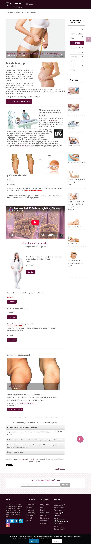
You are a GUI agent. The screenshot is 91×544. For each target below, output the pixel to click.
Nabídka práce (45, 513)
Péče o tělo (71, 128)
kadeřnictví (33, 459)
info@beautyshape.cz (61, 521)
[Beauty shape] (14, 3)
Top (88, 41)
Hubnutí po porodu (74, 145)
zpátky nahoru (60, 469)
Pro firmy (43, 515)
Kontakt (72, 66)
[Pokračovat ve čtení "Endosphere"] (73, 90)
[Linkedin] (16, 521)
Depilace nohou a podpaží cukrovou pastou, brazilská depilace (76, 181)
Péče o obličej (31, 505)
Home (11, 12)
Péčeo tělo (29, 507)
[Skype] (21, 521)
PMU (72, 38)
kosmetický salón (23, 459)
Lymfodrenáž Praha (74, 226)
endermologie (53, 120)
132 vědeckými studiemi (25, 146)
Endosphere (72, 95)
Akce (72, 61)
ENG (18, 7)
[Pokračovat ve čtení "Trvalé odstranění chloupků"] (73, 157)
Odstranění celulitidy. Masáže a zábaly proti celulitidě (75, 263)
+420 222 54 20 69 (26, 403)
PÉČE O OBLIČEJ (76, 34)
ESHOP (73, 70)
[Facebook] (8, 521)
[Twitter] (12, 521)
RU (22, 7)
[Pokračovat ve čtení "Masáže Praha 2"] (73, 238)
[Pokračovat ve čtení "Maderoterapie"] (73, 107)
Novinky (43, 510)
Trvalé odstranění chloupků (76, 162)
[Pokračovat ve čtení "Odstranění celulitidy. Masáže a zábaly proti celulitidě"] (73, 255)
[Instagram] (8, 525)
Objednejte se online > (15, 409)
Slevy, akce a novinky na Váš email (45, 480)
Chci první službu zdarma (18, 101)
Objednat (31, 272)
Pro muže (29, 515)
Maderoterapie (72, 112)
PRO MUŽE (74, 57)
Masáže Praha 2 (73, 243)
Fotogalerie (43, 523)
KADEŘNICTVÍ (75, 47)
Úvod (72, 29)
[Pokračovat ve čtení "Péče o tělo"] (73, 123)
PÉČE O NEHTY (75, 52)
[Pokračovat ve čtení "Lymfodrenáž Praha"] (73, 221)
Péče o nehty (30, 513)
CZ (14, 7)
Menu (30, 4)
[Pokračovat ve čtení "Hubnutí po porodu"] (73, 140)
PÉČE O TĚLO (20, 12)
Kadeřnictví (30, 510)
